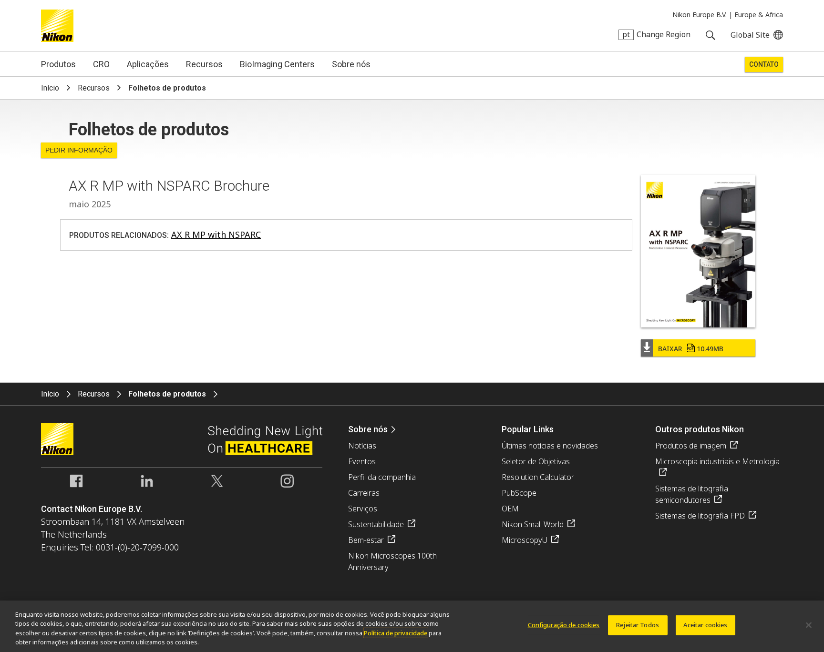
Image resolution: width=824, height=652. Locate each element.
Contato (764, 64)
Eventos (362, 461)
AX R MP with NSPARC (216, 234)
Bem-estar (366, 540)
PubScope (519, 493)
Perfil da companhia (382, 477)
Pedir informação (79, 150)
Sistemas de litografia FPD (700, 515)
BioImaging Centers (277, 64)
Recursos (204, 64)
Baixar (690, 348)
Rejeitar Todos (637, 625)
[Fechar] (808, 624)
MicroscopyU (524, 540)
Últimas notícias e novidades (550, 445)
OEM (510, 508)
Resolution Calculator (538, 477)
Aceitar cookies (705, 625)
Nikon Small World (533, 524)
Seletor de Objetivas (536, 461)
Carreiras (364, 493)
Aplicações (148, 64)
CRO (101, 64)
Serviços (362, 508)
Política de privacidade (395, 633)
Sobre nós (351, 64)
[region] (412, 626)
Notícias (362, 445)
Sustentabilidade (376, 524)
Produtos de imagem (690, 445)
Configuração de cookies (564, 625)
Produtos (58, 64)
